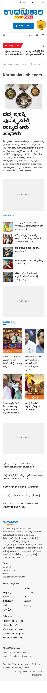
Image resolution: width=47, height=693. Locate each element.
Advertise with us (21, 653)
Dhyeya (26, 668)
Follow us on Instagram (13, 634)
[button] (4, 35)
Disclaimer (37, 675)
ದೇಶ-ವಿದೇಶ (28, 593)
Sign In (25, 3)
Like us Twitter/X (10, 625)
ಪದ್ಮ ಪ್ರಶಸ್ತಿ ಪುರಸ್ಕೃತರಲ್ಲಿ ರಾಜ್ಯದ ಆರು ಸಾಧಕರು (16, 125)
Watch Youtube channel (13, 629)
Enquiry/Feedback (11, 656)
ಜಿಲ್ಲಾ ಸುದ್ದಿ (7, 593)
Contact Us (27, 656)
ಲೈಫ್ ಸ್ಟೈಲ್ (7, 609)
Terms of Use (36, 672)
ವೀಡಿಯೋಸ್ (8, 601)
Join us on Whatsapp (12, 638)
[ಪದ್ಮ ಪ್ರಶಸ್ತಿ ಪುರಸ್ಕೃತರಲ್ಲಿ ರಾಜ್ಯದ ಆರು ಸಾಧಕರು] (23, 96)
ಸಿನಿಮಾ (6, 597)
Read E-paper (25, 26)
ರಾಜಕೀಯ (28, 588)
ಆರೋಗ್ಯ (27, 605)
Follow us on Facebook (13, 621)
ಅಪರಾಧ (27, 601)
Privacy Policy (21, 672)
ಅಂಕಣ (6, 605)
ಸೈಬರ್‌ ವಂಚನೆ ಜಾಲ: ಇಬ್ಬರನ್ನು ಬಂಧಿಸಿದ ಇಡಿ (20, 487)
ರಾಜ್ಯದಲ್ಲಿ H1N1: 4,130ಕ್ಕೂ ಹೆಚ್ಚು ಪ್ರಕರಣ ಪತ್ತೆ (21, 495)
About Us (7, 653)
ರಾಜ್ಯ (5, 588)
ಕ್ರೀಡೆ (25, 597)
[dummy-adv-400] (23, 195)
